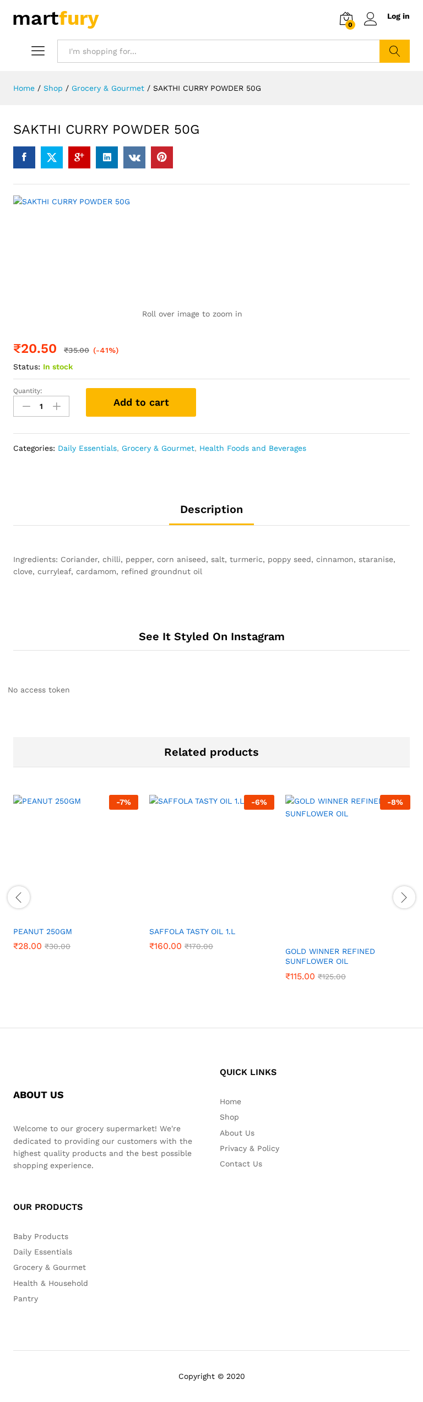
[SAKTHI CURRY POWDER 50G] (24, 157)
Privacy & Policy (249, 1148)
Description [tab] (211, 509)
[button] (63, 913)
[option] (76, 881)
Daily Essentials (87, 448)
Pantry (25, 1298)
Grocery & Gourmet (158, 448)
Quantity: (27, 391)
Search (394, 51)
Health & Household (50, 1283)
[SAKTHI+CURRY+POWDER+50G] (52, 157)
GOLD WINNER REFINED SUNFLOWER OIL (330, 956)
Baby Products (40, 1236)
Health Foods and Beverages (252, 448)
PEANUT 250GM (42, 931)
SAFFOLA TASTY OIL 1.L (192, 931)
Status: (26, 366)
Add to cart (141, 402)
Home (230, 1101)
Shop (229, 1116)
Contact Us (241, 1163)
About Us (237, 1132)
